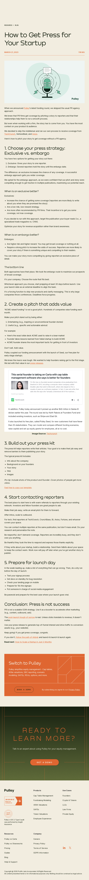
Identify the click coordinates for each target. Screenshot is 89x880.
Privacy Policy (74, 690)
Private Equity (68, 814)
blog (17, 25)
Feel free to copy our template (17, 487)
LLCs (65, 805)
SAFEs (36, 809)
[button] (44, 790)
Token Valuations (40, 814)
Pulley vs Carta (10, 839)
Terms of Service (40, 848)
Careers (36, 839)
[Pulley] (15, 790)
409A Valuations (40, 805)
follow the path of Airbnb (27, 637)
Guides (7, 853)
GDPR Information (41, 853)
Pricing (7, 848)
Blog (6, 857)
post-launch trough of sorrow (21, 617)
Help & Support (10, 862)
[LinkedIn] (64, 847)
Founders (66, 796)
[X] (70, 847)
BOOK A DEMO (24, 689)
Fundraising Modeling (42, 800)
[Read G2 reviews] (15, 801)
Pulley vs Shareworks (13, 843)
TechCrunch (9, 134)
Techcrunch (52, 433)
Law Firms (67, 809)
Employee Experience (42, 819)
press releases (36, 363)
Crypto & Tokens (69, 800)
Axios (34, 134)
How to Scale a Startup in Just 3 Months (33, 642)
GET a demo (44, 762)
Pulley (26, 108)
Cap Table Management (43, 796)
